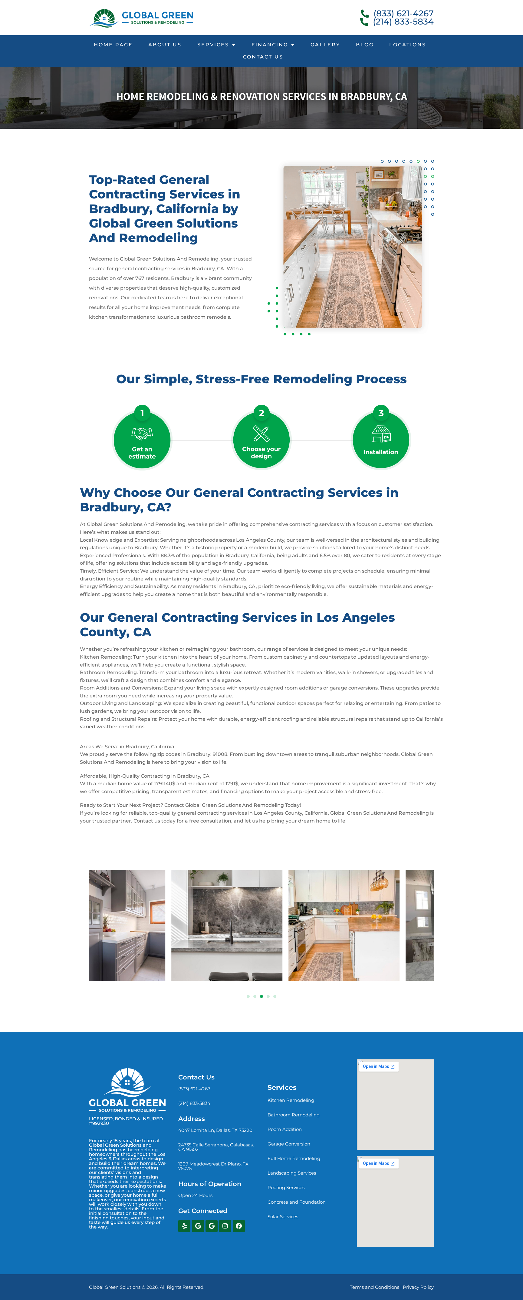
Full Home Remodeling (294, 1158)
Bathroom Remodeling (294, 1115)
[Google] (198, 1226)
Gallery (325, 45)
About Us (165, 45)
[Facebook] (239, 1226)
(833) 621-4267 (194, 1089)
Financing (270, 45)
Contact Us (263, 57)
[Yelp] (184, 1226)
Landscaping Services (292, 1173)
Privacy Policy (418, 1287)
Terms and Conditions (374, 1287)
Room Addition (285, 1129)
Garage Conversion (289, 1144)
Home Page (113, 45)
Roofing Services (286, 1187)
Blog (365, 45)
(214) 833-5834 (194, 1103)
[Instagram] (225, 1226)
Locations (407, 45)
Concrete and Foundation (297, 1202)
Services (213, 45)
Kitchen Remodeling (291, 1100)
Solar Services (283, 1216)
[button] (248, 996)
